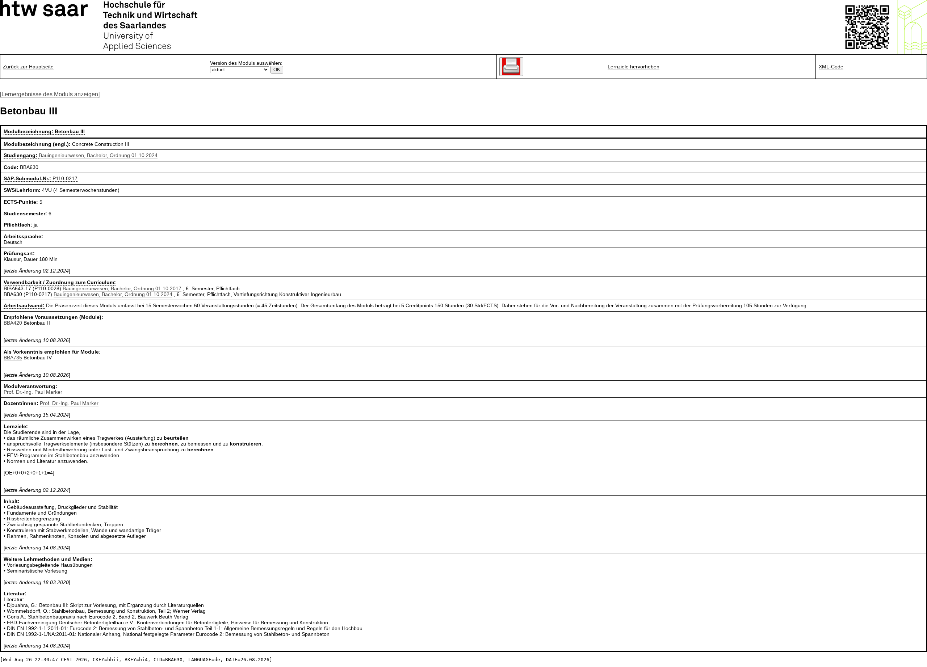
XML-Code (831, 66)
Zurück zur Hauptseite (28, 66)
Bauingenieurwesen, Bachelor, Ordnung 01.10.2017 (122, 288)
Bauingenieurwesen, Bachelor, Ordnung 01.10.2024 (98, 155)
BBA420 (13, 323)
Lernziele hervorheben (633, 66)
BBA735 (13, 357)
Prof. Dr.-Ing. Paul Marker (33, 392)
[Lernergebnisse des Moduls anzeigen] (50, 94)
